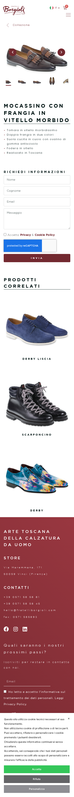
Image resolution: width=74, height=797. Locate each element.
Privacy (25, 234)
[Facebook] (6, 629)
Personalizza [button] (37, 788)
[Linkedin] (24, 629)
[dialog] (37, 755)
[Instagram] (15, 629)
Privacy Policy (15, 704)
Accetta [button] (36, 769)
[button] (18, 25)
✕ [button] (69, 718)
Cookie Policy (45, 234)
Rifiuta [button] (36, 779)
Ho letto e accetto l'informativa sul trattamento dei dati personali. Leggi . (34, 698)
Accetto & (31, 234)
